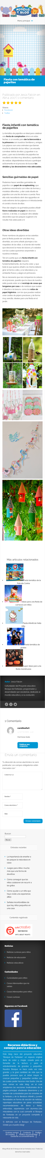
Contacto (27, 1132)
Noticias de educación (16, 957)
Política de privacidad (28, 1134)
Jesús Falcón (28, 94)
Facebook (11, 704)
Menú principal (23, 21)
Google (6, 704)
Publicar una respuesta (25, 745)
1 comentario (26, 97)
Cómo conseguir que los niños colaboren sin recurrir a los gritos (19, 882)
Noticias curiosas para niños (19, 952)
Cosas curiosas (13, 997)
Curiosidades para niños (17, 978)
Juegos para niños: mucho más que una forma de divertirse (18, 871)
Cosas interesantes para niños (19, 992)
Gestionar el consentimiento (22, 1136)
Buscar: (8, 834)
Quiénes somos (12, 1132)
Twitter (15, 704)
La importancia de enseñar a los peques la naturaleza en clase (19, 860)
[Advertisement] (22, 48)
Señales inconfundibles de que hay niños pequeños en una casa (18, 905)
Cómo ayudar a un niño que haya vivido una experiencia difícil (19, 894)
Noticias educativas (15, 963)
